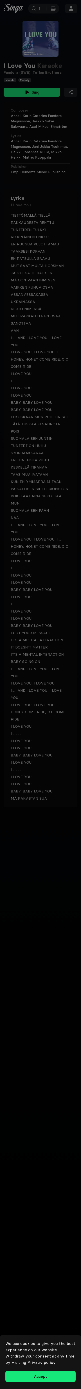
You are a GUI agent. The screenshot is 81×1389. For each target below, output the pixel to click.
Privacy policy (41, 1362)
